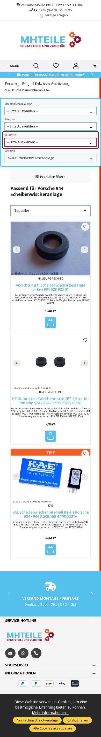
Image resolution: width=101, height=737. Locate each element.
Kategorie (9, 119)
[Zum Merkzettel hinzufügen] (85, 227)
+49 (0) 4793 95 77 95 (56, 10)
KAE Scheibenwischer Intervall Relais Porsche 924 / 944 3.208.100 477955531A (50, 514)
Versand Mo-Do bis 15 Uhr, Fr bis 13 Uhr (51, 5)
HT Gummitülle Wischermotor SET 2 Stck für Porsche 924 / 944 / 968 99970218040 (50, 401)
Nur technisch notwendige (37, 720)
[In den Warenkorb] (50, 322)
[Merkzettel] (56, 66)
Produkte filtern (53, 176)
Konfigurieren (77, 720)
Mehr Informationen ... (50, 712)
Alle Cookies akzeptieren (52, 728)
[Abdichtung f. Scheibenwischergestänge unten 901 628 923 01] (50, 248)
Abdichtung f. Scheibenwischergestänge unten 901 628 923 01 (50, 287)
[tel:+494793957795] (36, 653)
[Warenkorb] (95, 66)
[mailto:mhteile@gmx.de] (10, 653)
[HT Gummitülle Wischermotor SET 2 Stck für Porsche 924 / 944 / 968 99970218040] (50, 362)
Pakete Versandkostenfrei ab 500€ (53, 74)
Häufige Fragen (56, 15)
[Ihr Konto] (76, 66)
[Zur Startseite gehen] (50, 40)
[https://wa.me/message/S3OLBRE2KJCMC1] (23, 653)
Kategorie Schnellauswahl (18, 104)
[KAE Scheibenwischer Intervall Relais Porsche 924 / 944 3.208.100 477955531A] (50, 475)
